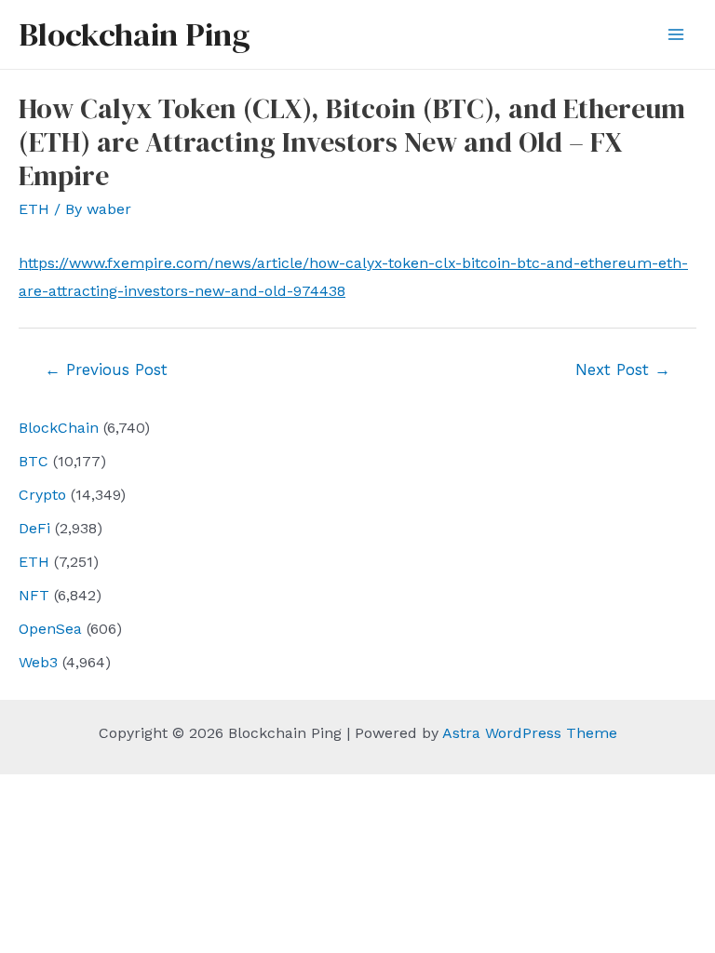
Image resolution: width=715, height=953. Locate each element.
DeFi (34, 528)
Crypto (42, 494)
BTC (33, 461)
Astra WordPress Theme (529, 733)
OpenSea (50, 629)
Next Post (622, 369)
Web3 (38, 662)
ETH (34, 561)
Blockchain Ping (134, 34)
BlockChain (59, 427)
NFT (34, 595)
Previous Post (106, 369)
